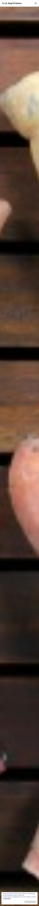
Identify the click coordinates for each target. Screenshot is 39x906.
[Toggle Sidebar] (35, 3)
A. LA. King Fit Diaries (12, 3)
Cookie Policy (7, 898)
